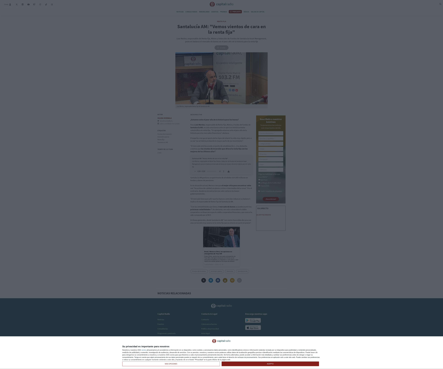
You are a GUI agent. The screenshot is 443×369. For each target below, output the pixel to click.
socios (144, 350)
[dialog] (221, 352)
